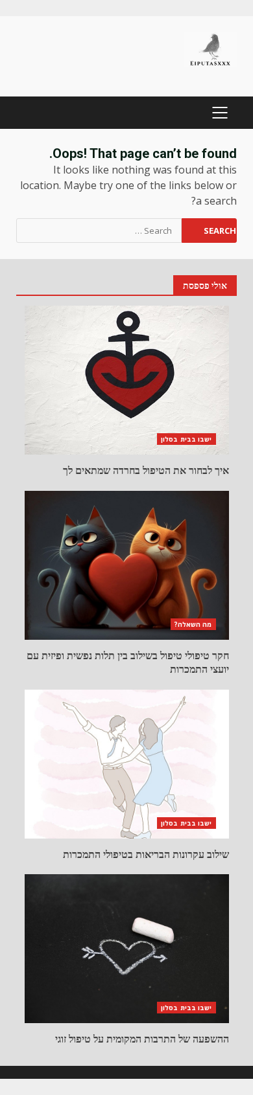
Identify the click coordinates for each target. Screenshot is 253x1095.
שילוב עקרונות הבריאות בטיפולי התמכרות (127, 764)
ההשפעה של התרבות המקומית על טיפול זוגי (127, 948)
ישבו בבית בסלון (186, 439)
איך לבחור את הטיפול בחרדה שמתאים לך (127, 380)
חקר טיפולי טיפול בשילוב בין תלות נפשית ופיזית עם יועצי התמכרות (127, 565)
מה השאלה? (193, 624)
